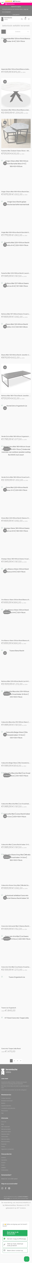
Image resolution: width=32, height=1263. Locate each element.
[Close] (26, 1224)
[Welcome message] (26, 1259)
